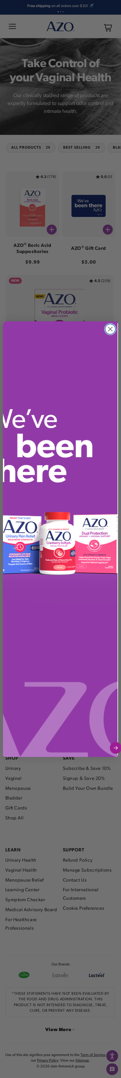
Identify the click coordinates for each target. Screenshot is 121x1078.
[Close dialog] (110, 329)
